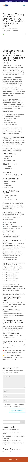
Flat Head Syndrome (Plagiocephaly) (12, 440)
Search (22, 422)
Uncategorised (6, 30)
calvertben (7, 28)
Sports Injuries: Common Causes (11, 429)
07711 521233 (9, 1)
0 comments (15, 30)
